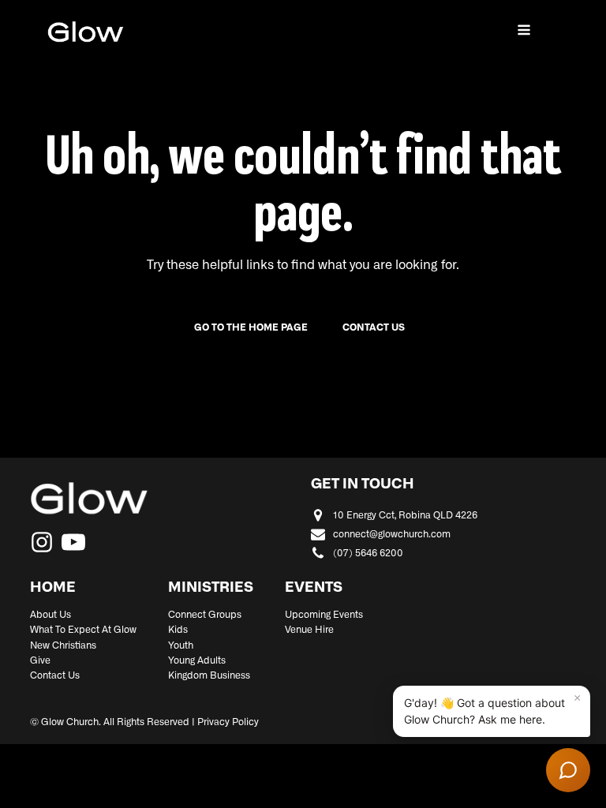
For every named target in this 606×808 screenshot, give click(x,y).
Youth (180, 645)
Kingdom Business (209, 675)
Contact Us (55, 675)
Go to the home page (251, 327)
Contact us (373, 327)
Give (40, 660)
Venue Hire (309, 629)
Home (53, 588)
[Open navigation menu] (524, 32)
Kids (178, 629)
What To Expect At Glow (83, 629)
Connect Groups (204, 614)
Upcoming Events (324, 614)
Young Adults (197, 660)
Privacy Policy (228, 722)
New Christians (63, 645)
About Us (50, 614)
